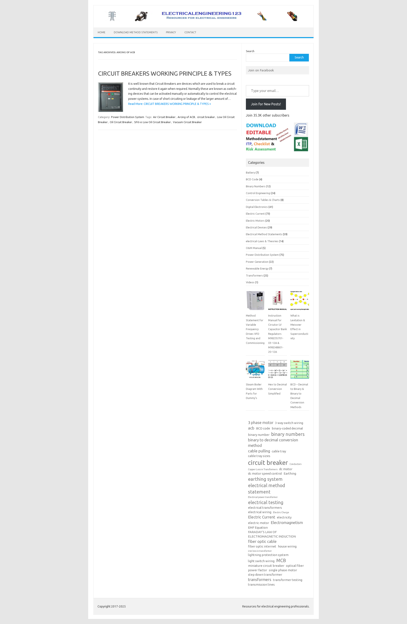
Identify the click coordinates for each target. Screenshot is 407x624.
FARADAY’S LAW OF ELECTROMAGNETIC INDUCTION (272, 534)
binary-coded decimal (287, 428)
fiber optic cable (262, 541)
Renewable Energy (257, 268)
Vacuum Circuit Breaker (187, 122)
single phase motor (283, 570)
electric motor (258, 523)
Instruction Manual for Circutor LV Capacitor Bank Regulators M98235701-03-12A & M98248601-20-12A (277, 333)
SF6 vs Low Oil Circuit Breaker (152, 122)
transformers (259, 579)
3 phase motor (260, 422)
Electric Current (255, 213)
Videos (250, 282)
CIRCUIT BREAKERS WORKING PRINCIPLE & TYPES (164, 73)
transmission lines (261, 584)
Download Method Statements (136, 32)
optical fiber (295, 565)
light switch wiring (261, 561)
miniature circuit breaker (266, 565)
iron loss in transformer (260, 551)
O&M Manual (254, 247)
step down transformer (265, 574)
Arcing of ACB (186, 116)
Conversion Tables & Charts (263, 199)
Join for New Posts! (266, 104)
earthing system (265, 479)
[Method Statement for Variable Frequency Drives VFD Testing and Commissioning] (255, 302)
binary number (258, 434)
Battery (250, 172)
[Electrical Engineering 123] (203, 20)
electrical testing (265, 502)
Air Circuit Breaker (164, 116)
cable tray (279, 451)
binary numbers (288, 434)
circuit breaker (206, 116)
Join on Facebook (261, 70)
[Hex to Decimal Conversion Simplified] (277, 371)
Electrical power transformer (263, 497)
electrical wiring (259, 512)
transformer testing (287, 580)
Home (101, 32)
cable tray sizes (259, 456)
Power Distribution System (127, 116)
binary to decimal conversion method (273, 443)
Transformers (254, 275)
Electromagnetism (287, 522)
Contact (190, 32)
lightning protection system (268, 555)
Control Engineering (258, 193)
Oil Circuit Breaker (121, 122)
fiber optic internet (262, 546)
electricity (284, 517)
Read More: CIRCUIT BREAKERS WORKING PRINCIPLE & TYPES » (169, 104)
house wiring (287, 546)
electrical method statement (266, 488)
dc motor (285, 469)
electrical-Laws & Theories (262, 241)
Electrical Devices (256, 227)
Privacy (171, 32)
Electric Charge (281, 512)
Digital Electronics (257, 206)
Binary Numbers (255, 186)
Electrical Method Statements (264, 234)
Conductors (295, 464)
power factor (257, 570)
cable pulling (259, 451)
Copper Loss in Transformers (262, 469)
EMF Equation (258, 527)
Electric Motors (255, 220)
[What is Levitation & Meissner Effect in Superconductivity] (299, 302)
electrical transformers (265, 507)
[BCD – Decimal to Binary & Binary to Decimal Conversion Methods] (299, 371)
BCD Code (252, 179)
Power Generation (257, 261)
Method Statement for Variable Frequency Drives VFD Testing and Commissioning (255, 329)
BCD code (263, 428)
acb (251, 428)
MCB (281, 560)
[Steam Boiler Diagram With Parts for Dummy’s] (255, 371)
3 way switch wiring (289, 423)
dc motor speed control (265, 473)
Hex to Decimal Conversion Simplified (277, 389)
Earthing (290, 473)
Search (250, 51)
